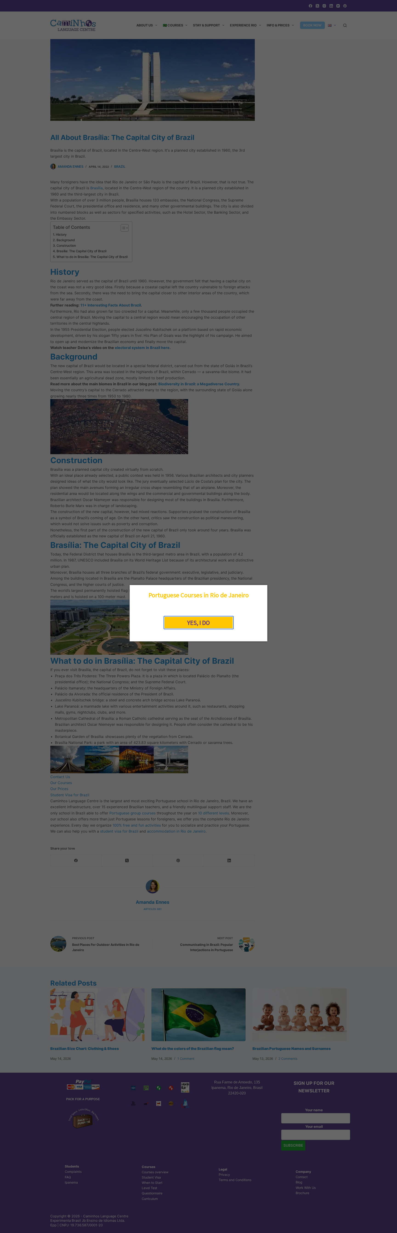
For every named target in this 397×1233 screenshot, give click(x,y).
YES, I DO (198, 622)
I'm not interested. (198, 633)
